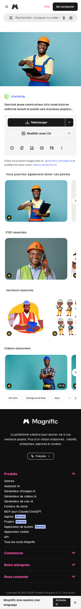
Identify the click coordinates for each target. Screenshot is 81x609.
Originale (27, 36)
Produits (10, 474)
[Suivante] (75, 201)
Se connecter (65, 7)
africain (13, 398)
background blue (36, 398)
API (6, 537)
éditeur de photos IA (45, 165)
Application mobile (16, 532)
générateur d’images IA (58, 161)
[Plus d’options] (62, 148)
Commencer (13, 553)
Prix (47, 7)
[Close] (75, 602)
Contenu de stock (16, 506)
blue (57, 398)
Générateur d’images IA (19, 491)
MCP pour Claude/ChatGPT (22, 511)
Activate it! (61, 602)
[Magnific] (40, 422)
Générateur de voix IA (18, 501)
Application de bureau (24, 527)
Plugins (15, 521)
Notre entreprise (17, 565)
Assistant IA (12, 486)
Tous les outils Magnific (19, 542)
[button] (40, 456)
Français (41, 456)
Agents (14, 516)
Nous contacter (16, 576)
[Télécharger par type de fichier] (69, 122)
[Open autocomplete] (9, 17)
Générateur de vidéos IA (20, 496)
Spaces (9, 481)
